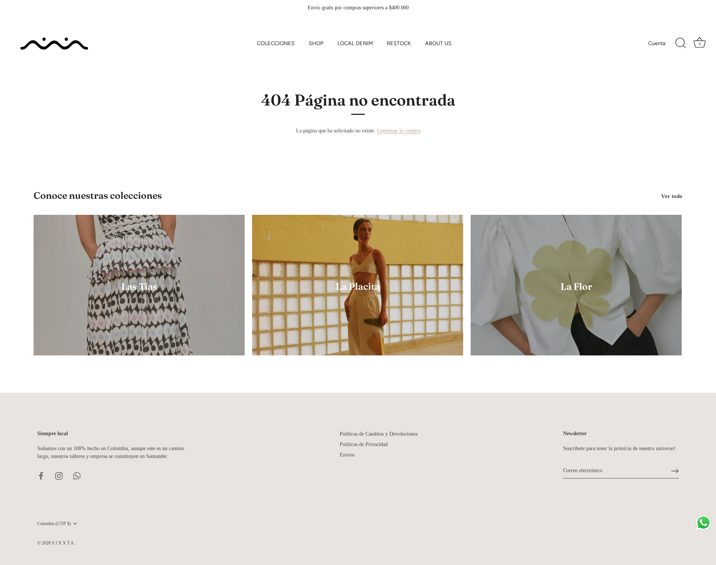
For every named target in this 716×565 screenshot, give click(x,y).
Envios (347, 455)
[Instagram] (59, 475)
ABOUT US (438, 43)
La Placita (358, 286)
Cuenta (656, 43)
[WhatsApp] (77, 475)
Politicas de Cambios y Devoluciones (379, 434)
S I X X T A (63, 543)
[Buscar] (680, 43)
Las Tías (139, 286)
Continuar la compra (398, 131)
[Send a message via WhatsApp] (703, 522)
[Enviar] (675, 471)
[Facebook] (41, 475)
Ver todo (671, 196)
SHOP (316, 43)
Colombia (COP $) (54, 523)
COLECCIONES (276, 43)
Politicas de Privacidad (364, 444)
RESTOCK (399, 43)
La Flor (576, 286)
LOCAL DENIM (355, 43)
